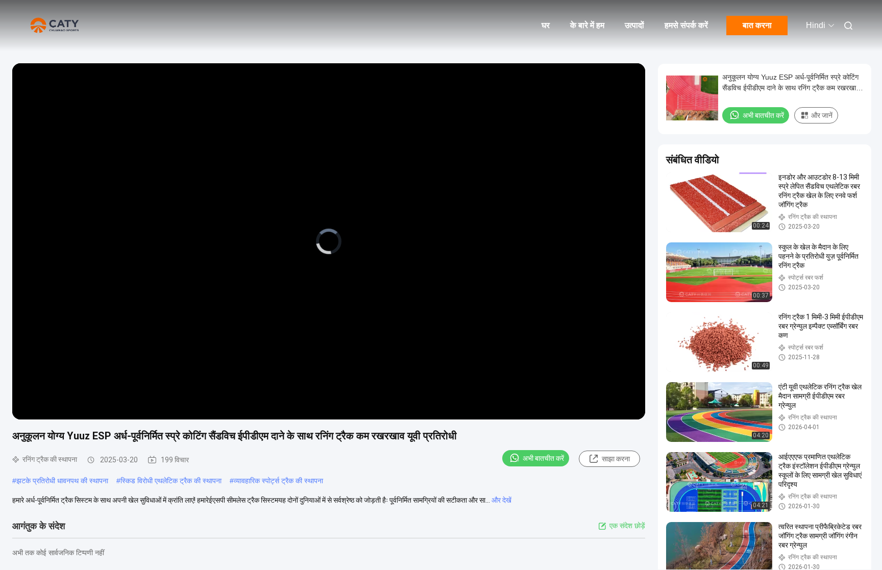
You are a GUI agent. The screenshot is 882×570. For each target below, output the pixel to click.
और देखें (501, 500)
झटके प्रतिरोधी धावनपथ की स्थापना (62, 481)
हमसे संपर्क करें (686, 25)
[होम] (56, 25)
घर (546, 25)
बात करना (757, 25)
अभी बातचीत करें (543, 458)
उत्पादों (634, 25)
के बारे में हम (587, 25)
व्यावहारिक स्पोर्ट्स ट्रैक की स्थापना (278, 481)
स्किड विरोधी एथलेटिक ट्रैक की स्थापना (171, 481)
